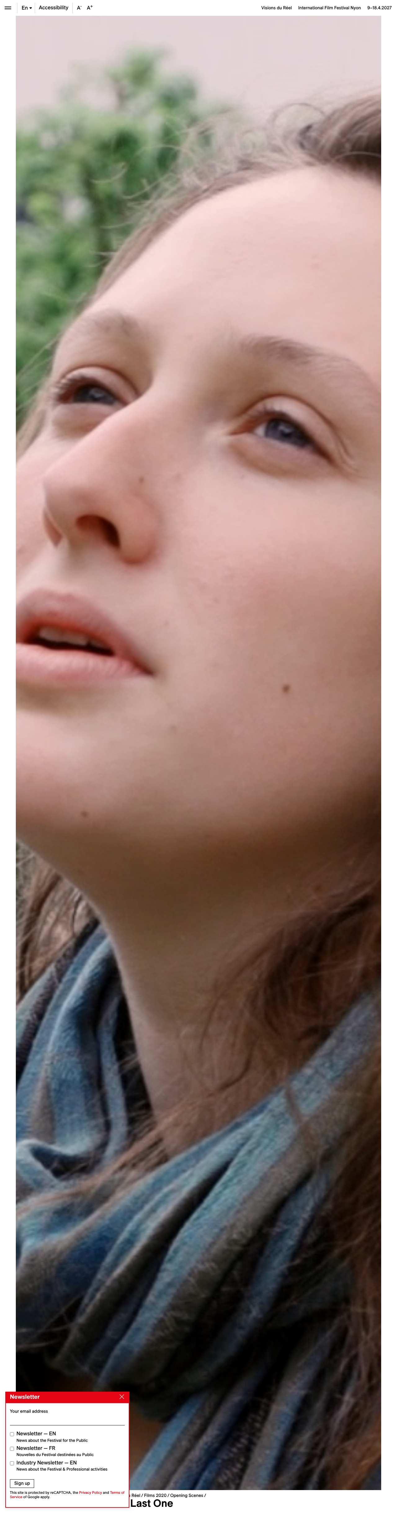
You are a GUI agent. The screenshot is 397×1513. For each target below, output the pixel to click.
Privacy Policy (90, 1493)
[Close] (120, 1397)
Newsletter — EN (52, 1436)
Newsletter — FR (55, 1451)
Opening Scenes (186, 1495)
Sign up (22, 1483)
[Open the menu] (8, 8)
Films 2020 (155, 1495)
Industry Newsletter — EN (62, 1466)
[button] (107, 753)
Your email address (29, 1411)
